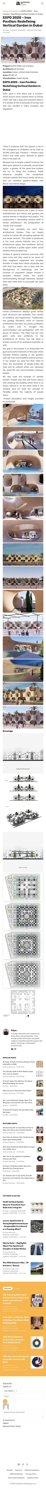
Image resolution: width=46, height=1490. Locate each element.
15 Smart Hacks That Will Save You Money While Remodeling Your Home (17, 1082)
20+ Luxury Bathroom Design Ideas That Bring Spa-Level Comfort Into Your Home (17, 1101)
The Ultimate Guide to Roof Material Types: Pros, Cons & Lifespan (18, 1073)
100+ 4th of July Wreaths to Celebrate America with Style (16, 1158)
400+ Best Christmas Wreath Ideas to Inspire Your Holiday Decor (19, 1148)
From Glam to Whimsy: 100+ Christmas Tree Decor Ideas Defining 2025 (18, 1138)
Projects (15, 11)
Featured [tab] (7, 1288)
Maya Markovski (10, 1232)
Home (5, 11)
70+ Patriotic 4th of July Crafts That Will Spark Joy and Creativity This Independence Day (18, 1178)
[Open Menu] (4, 3)
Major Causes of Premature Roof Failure (17, 1090)
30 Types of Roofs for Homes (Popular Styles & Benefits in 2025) (19, 1063)
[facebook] (12, 1050)
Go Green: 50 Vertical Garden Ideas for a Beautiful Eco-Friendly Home (17, 1167)
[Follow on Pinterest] (15, 1050)
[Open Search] (42, 3)
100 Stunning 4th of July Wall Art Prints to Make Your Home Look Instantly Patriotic (18, 1129)
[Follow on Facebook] (19, 1464)
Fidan (7, 30)
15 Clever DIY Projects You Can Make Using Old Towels (18, 1111)
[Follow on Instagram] (23, 1464)
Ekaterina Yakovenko (12, 1269)
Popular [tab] (17, 1288)
